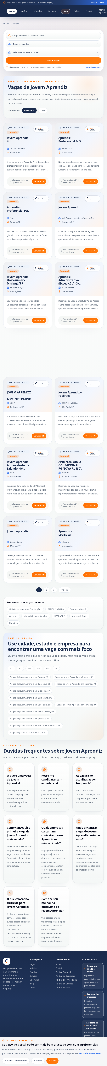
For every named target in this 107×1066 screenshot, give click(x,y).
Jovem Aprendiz (69, 207)
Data (43, 110)
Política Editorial (63, 972)
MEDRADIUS (59, 616)
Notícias (24, 11)
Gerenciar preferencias (16, 1060)
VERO (12, 403)
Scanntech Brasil (78, 609)
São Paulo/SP (68, 407)
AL (20, 668)
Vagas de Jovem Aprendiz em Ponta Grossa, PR (32, 711)
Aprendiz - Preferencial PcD (69, 139)
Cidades (38, 11)
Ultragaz (66, 542)
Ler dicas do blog (97, 2)
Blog (66, 11)
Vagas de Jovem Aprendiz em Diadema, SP (30, 691)
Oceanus (13, 616)
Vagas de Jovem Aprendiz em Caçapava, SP (30, 684)
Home (6, 23)
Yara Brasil (67, 148)
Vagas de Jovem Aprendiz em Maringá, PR (76, 684)
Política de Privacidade (66, 979)
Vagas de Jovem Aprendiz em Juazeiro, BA (29, 718)
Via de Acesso (68, 287)
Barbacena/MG (17, 407)
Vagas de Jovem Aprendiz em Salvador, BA (76, 704)
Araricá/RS (15, 152)
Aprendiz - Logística (65, 533)
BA (47, 668)
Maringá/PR (15, 291)
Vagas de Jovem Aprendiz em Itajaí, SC (28, 732)
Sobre (77, 11)
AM (29, 668)
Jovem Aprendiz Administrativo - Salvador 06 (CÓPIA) (18, 467)
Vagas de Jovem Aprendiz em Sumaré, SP (74, 677)
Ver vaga (37, 181)
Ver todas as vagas (93, 67)
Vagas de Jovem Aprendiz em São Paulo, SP (30, 704)
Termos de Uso (63, 987)
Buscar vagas (53, 60)
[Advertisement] (53, 352)
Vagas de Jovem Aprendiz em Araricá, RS (29, 677)
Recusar (38, 1060)
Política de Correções (65, 976)
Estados (33, 972)
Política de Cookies (64, 983)
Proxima (64, 590)
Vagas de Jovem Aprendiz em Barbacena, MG (31, 697)
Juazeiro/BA (67, 546)
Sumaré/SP (67, 152)
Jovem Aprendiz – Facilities (70, 394)
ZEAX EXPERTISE (17, 148)
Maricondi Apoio (79, 616)
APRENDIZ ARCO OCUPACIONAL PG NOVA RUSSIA (70, 465)
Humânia (13, 623)
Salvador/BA (15, 476)
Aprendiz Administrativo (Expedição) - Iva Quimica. (69, 282)
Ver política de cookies (90, 1053)
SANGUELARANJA (70, 403)
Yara (12, 218)
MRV (12, 472)
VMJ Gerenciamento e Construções (78, 218)
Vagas (12, 11)
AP (38, 668)
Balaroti (65, 472)
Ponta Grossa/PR (69, 476)
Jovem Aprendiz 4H (17, 139)
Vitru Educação (17, 287)
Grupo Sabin (16, 542)
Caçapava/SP (68, 222)
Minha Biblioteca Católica (36, 616)
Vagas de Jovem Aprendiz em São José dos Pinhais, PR (35, 725)
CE (56, 668)
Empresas (52, 11)
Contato (89, 11)
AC (11, 668)
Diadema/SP (67, 291)
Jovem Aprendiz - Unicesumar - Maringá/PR (18, 280)
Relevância (29, 110)
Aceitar (52, 1060)
